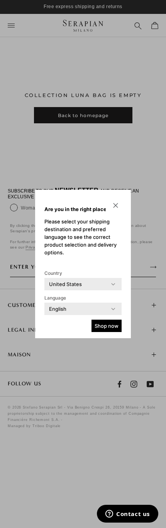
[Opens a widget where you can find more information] (127, 514)
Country (53, 273)
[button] (115, 205)
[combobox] (65, 284)
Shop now (107, 326)
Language (55, 298)
